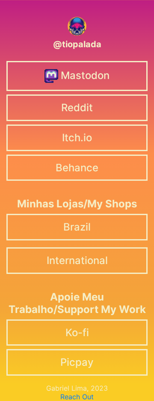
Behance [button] (77, 167)
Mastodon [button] (84, 75)
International (77, 260)
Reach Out (77, 396)
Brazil (77, 227)
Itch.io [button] (77, 137)
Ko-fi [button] (77, 332)
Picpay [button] (77, 362)
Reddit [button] (77, 107)
